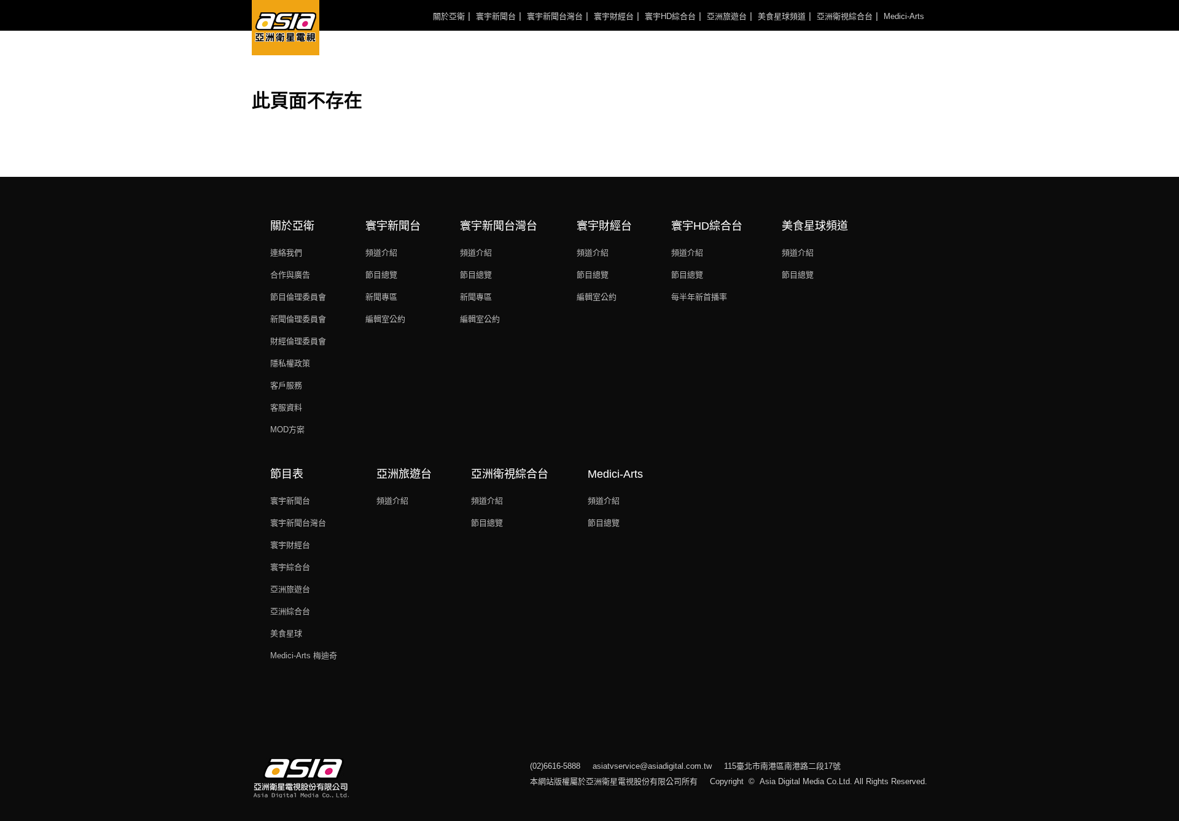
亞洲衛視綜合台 (845, 16)
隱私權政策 (290, 363)
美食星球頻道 (782, 16)
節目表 (286, 474)
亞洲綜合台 (290, 611)
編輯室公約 (385, 319)
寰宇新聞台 (496, 16)
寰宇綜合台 (290, 567)
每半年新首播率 (699, 297)
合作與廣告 (290, 274)
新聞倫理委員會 (298, 319)
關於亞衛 (449, 16)
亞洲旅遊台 (727, 16)
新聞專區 (381, 297)
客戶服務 (286, 385)
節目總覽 (381, 274)
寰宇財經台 (614, 16)
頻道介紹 (381, 252)
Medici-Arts (904, 16)
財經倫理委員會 (298, 341)
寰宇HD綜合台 (670, 16)
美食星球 (286, 633)
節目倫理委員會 (298, 297)
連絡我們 (286, 252)
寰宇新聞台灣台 (555, 16)
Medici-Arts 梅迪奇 (303, 655)
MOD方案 (287, 429)
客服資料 (286, 407)
